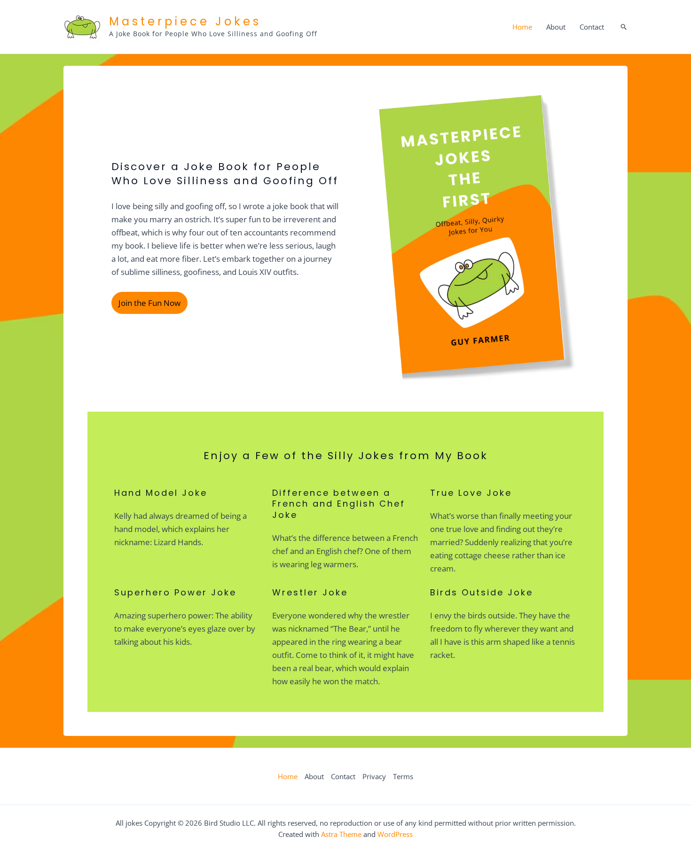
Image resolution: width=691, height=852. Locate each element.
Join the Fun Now (149, 302)
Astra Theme (341, 834)
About (555, 26)
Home (522, 26)
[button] (624, 27)
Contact (592, 26)
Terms (403, 776)
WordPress (395, 834)
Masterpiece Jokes (185, 21)
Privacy (374, 776)
